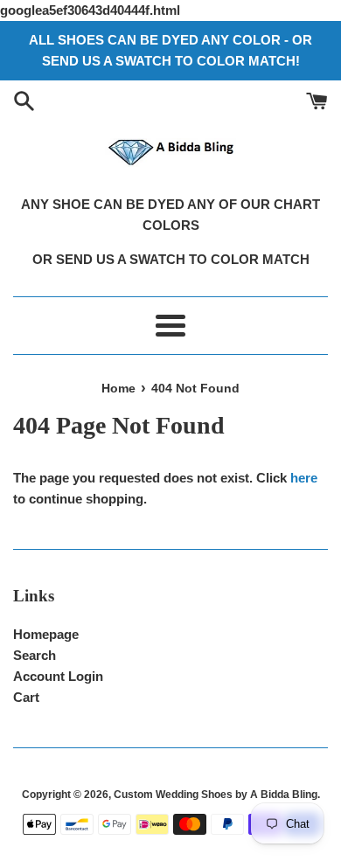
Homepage (46, 634)
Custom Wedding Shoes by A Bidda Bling (215, 794)
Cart (26, 697)
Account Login (58, 676)
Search (34, 655)
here (303, 477)
